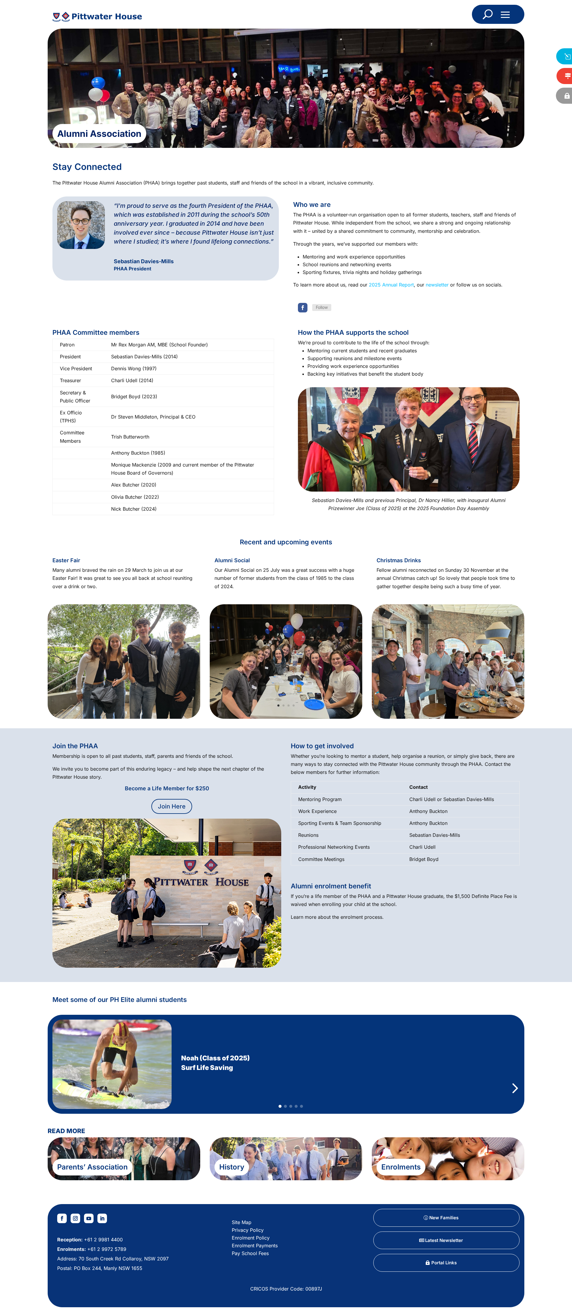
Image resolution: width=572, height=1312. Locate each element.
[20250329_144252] (124, 717)
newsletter (437, 285)
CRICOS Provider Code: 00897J (286, 1289)
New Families (443, 1217)
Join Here (172, 806)
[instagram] (75, 1218)
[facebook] (302, 307)
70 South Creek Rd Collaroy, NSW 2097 (124, 1259)
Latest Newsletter (444, 1240)
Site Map (241, 1222)
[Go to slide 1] (280, 1106)
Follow (322, 307)
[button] (58, 1064)
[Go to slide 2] (285, 1106)
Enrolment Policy (251, 1238)
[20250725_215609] (286, 717)
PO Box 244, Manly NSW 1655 (108, 1268)
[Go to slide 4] (296, 1106)
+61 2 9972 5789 (106, 1249)
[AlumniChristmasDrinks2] (448, 717)
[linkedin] (102, 1218)
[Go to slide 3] (290, 1106)
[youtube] (89, 1218)
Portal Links (444, 1262)
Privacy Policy (248, 1230)
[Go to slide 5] (301, 1106)
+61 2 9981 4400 (103, 1240)
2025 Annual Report (391, 285)
